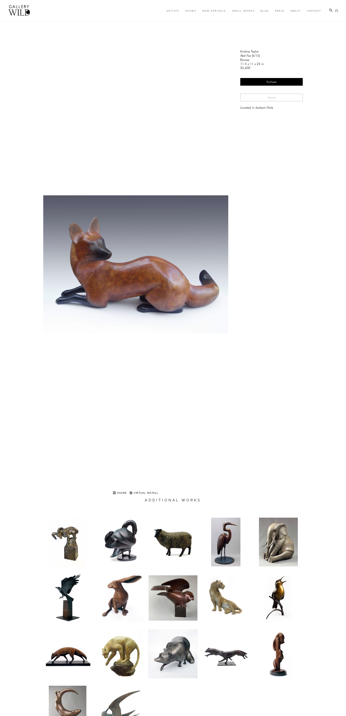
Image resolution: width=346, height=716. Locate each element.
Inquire (272, 97)
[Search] (330, 10)
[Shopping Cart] (336, 10)
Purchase (272, 81)
